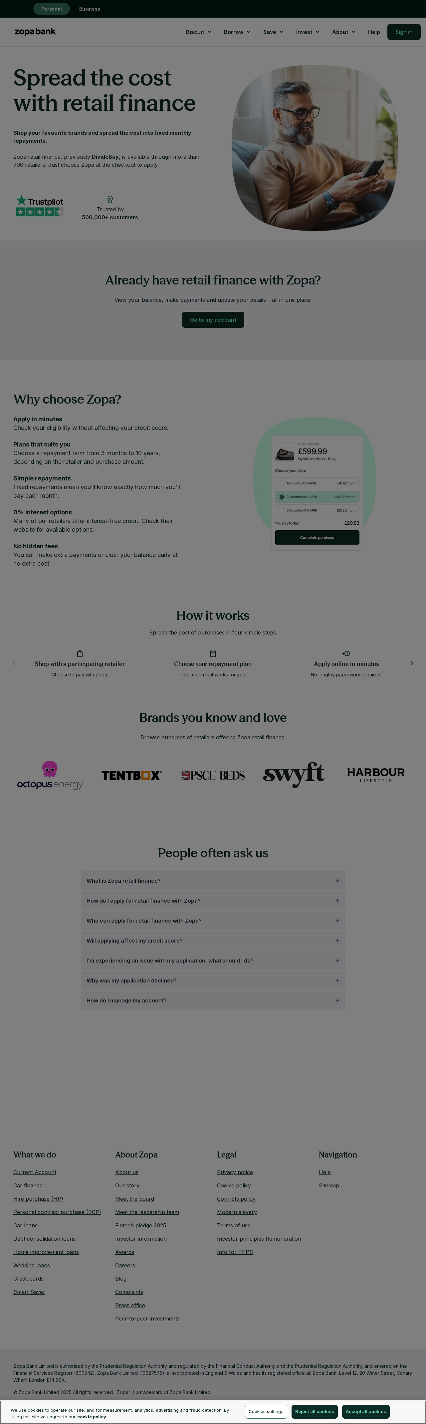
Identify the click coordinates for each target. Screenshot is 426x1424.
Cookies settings (266, 1411)
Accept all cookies (366, 1411)
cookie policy (91, 1416)
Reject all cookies (314, 1411)
